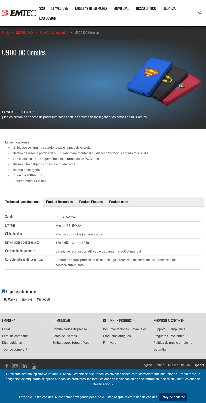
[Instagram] (16, 366)
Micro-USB (43, 299)
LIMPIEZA (169, 8)
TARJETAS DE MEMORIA (91, 8)
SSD (42, 8)
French (159, 365)
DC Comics (10, 299)
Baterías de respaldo (53, 33)
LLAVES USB (59, 8)
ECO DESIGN (47, 18)
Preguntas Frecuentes (168, 336)
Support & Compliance (169, 329)
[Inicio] (19, 13)
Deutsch (172, 365)
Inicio (6, 33)
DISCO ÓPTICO (146, 8)
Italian (185, 365)
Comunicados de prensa (70, 329)
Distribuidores (12, 343)
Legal (6, 329)
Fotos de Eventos (65, 336)
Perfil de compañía (15, 336)
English (147, 365)
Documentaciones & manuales (124, 329)
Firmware (109, 343)
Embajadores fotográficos (71, 343)
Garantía (159, 349)
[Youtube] (34, 366)
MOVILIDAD (121, 8)
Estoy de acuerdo (173, 397)
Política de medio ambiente (172, 343)
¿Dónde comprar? (14, 349)
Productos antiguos (117, 336)
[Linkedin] (25, 366)
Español (198, 365)
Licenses (27, 299)
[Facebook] (6, 366)
